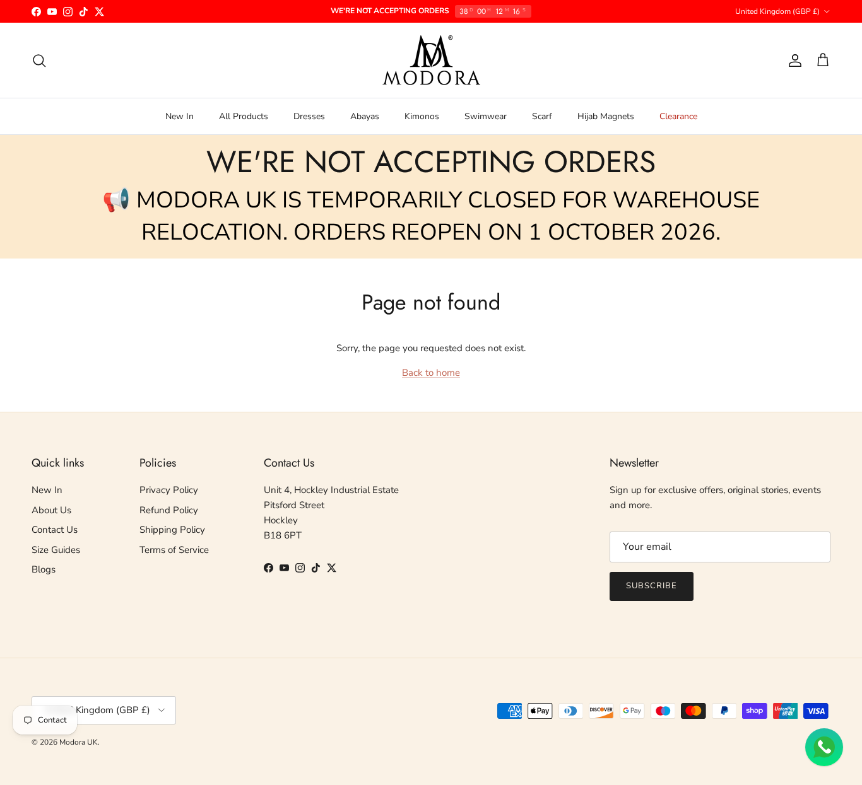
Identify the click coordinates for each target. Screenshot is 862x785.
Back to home (431, 372)
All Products (243, 116)
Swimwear (485, 116)
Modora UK (78, 742)
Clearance (678, 116)
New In (179, 116)
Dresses (309, 116)
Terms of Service (174, 550)
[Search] (39, 60)
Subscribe (651, 585)
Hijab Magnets (605, 116)
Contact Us (55, 529)
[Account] (792, 60)
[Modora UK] (431, 60)
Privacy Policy (168, 490)
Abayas (364, 116)
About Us (51, 510)
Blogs (44, 569)
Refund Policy (168, 510)
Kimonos (421, 116)
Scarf (542, 116)
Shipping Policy (172, 529)
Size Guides (56, 550)
